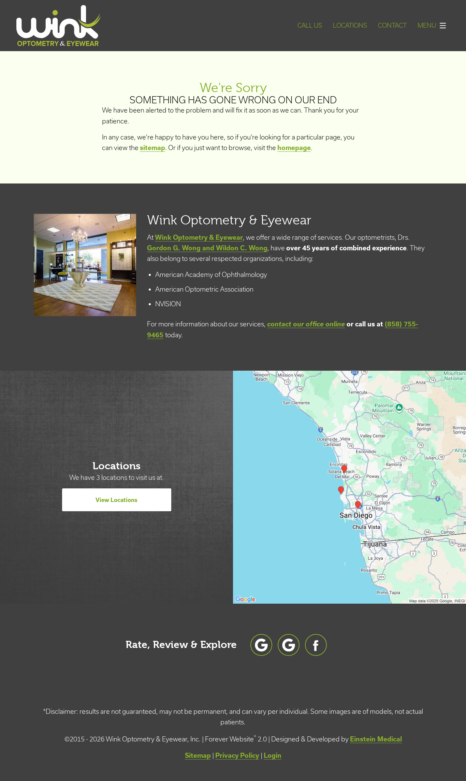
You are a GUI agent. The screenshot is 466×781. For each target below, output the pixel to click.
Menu (427, 25)
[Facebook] (316, 645)
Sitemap (198, 755)
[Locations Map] (349, 486)
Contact (392, 26)
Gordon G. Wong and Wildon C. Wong (207, 248)
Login (272, 755)
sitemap (152, 147)
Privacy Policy (237, 755)
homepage (294, 147)
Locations (350, 26)
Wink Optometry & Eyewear (199, 237)
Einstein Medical (376, 739)
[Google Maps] (261, 645)
